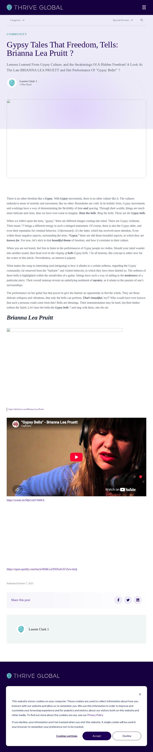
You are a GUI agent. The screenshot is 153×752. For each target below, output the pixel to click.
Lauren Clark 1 (28, 81)
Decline (127, 735)
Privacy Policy (95, 715)
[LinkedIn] (138, 600)
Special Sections (121, 20)
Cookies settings (66, 735)
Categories (15, 20)
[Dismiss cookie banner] (140, 694)
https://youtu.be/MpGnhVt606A (26, 500)
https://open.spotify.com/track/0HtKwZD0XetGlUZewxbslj (42, 569)
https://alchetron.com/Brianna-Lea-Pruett (26, 409)
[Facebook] (118, 600)
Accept (97, 735)
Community (17, 34)
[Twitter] (128, 600)
